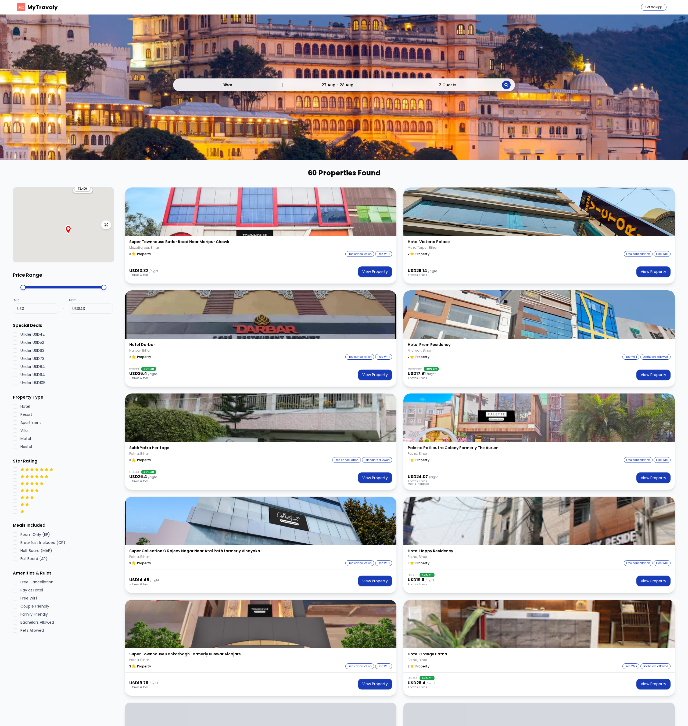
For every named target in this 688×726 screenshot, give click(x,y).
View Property (375, 271)
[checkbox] (15, 334)
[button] (82, 188)
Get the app (654, 7)
